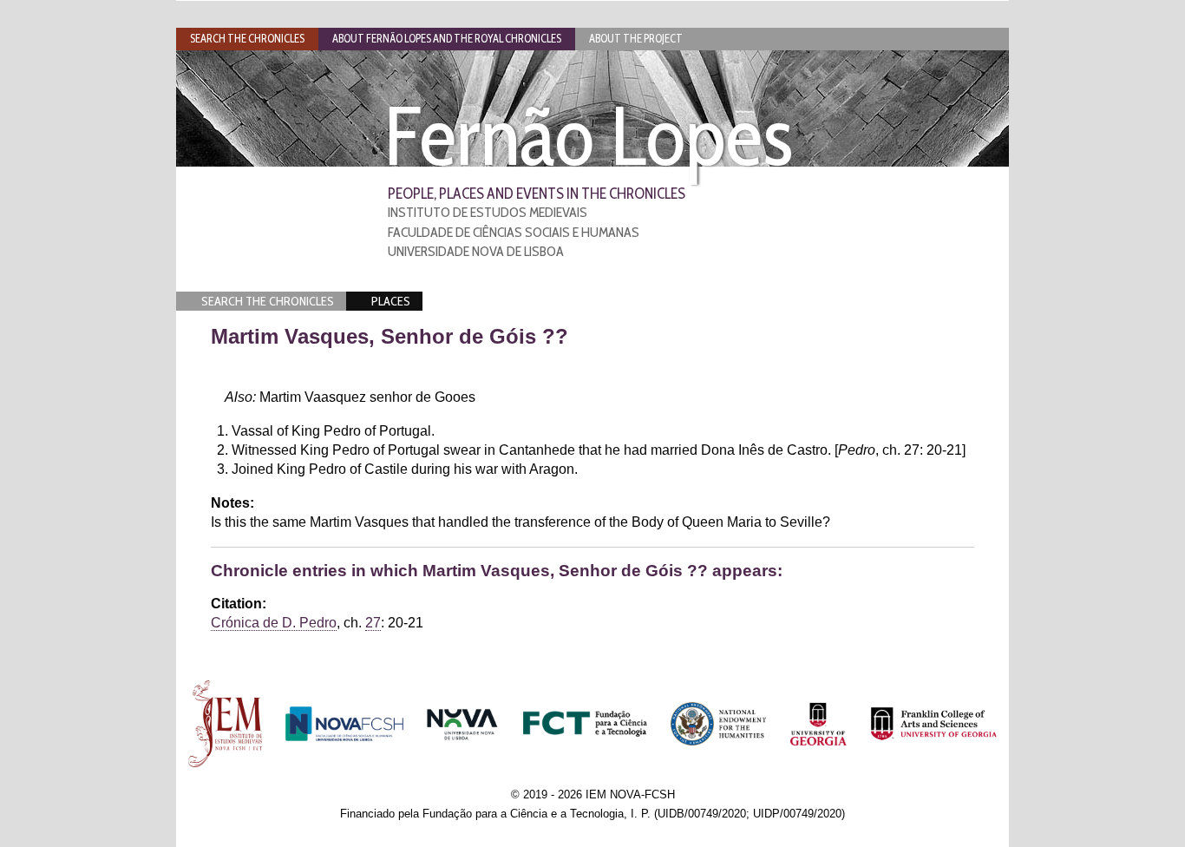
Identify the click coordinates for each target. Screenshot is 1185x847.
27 (373, 622)
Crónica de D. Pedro (274, 622)
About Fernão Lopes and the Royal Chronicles (446, 38)
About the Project (636, 38)
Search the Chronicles (267, 301)
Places (390, 301)
